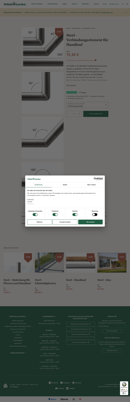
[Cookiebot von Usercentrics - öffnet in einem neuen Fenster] (95, 179)
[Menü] (127, 382)
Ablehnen (40, 222)
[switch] (55, 214)
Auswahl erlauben (65, 222)
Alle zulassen (90, 222)
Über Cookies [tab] (91, 184)
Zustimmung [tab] (38, 184)
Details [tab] (65, 184)
